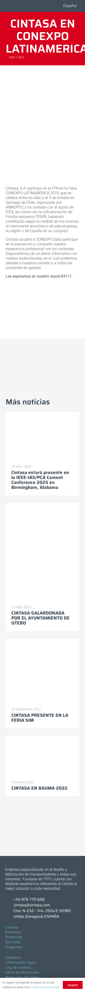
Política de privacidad (45, 987)
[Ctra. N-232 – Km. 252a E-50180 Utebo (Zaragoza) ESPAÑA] (9, 914)
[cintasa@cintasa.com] (9, 905)
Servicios (13, 942)
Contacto (13, 958)
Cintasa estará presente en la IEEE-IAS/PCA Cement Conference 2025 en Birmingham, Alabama (40, 480)
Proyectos (14, 947)
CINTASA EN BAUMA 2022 (39, 788)
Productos (14, 937)
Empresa (13, 932)
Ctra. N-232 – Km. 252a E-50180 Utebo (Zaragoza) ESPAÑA (42, 913)
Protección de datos (22, 977)
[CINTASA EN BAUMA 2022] (42, 756)
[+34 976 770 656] (9, 899)
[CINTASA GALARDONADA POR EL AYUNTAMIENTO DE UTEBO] (42, 552)
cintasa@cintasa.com (31, 905)
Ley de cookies (18, 967)
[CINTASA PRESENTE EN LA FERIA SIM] (42, 671)
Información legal (20, 962)
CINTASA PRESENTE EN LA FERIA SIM (39, 718)
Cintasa (11, 927)
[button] (69, 6)
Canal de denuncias (22, 972)
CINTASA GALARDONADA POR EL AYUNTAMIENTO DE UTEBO (40, 617)
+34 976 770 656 (29, 899)
